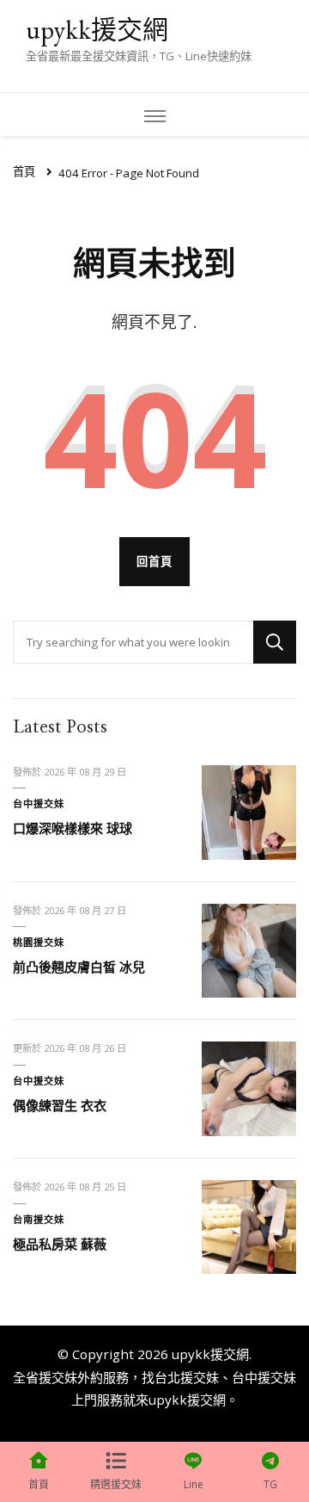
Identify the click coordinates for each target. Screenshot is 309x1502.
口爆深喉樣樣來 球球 (72, 828)
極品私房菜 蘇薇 (59, 1243)
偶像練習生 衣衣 (59, 1105)
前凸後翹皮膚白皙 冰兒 (79, 966)
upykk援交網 (97, 29)
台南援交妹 (38, 1219)
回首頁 (154, 561)
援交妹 (58, 1377)
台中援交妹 (38, 803)
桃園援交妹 (38, 942)
